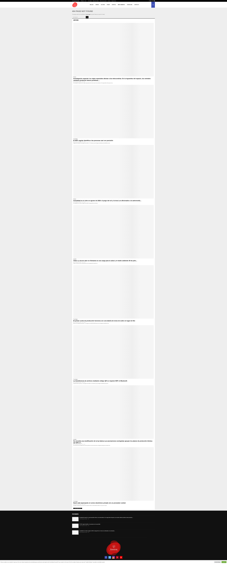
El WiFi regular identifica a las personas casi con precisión (93, 140)
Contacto (109, 0)
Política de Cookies (96, 0)
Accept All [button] (224, 562)
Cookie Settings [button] (217, 562)
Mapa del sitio (113, 0)
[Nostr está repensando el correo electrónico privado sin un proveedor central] (113, 474)
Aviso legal (90, 0)
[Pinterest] (117, 557)
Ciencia (97, 4)
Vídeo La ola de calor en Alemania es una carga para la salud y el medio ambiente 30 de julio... (105, 260)
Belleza (91, 4)
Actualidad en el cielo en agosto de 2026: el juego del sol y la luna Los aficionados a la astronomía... (107, 200)
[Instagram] (113, 557)
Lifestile (114, 4)
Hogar (108, 4)
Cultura (103, 4)
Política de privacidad (103, 0)
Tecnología (129, 4)
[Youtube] (121, 557)
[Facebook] (106, 557)
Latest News (76, 20)
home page (88, 14)
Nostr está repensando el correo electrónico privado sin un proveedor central (99, 503)
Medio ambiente (121, 4)
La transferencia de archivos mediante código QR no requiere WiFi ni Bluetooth (100, 381)
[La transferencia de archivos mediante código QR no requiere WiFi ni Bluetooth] (113, 352)
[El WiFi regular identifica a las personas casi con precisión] (113, 111)
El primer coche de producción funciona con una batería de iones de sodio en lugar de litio (104, 321)
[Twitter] (109, 557)
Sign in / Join (84, 0)
